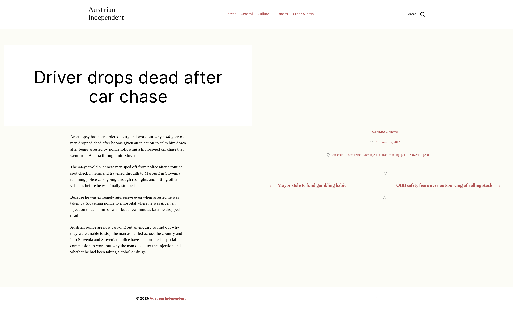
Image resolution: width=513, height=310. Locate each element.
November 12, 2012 (387, 142)
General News (385, 132)
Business (281, 14)
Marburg (394, 155)
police (404, 155)
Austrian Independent (168, 298)
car (334, 155)
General (247, 14)
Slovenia (415, 155)
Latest (231, 14)
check (340, 155)
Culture (263, 14)
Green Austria (303, 14)
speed (425, 155)
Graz (366, 155)
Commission (353, 155)
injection (375, 155)
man (384, 155)
